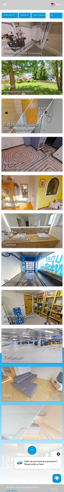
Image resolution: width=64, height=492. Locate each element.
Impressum (12, 490)
